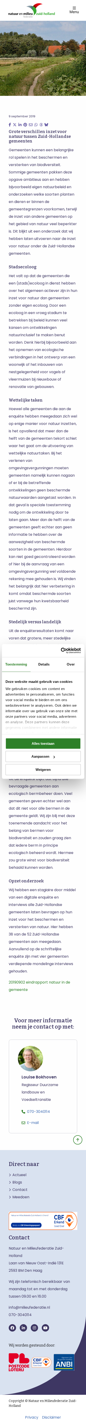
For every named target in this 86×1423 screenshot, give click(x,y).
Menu (74, 11)
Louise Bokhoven (39, 1077)
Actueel (19, 1175)
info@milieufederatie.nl (29, 1307)
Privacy (31, 1417)
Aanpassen (40, 756)
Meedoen (20, 1197)
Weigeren (43, 770)
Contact (20, 1190)
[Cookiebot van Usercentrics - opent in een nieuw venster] (61, 651)
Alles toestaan (43, 743)
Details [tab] (44, 664)
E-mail (33, 1122)
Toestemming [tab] (16, 664)
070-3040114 (38, 1111)
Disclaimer (51, 1417)
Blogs (17, 1182)
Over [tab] (71, 664)
